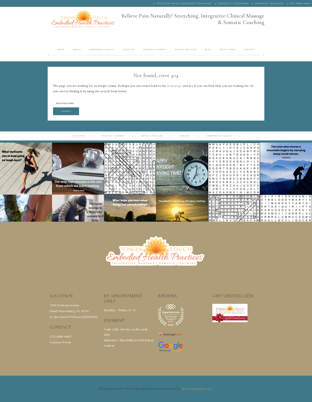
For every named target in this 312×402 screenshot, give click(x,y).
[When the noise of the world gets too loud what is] (130, 221)
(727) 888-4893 (60, 336)
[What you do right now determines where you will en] (78, 221)
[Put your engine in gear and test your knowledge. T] (234, 169)
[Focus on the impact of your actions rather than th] (182, 221)
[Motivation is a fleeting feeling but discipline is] (26, 221)
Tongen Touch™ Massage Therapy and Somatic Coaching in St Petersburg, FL (84, 19)
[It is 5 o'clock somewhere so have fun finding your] (286, 221)
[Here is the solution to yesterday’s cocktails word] (234, 221)
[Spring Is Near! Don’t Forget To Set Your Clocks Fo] (182, 169)
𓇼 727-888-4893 (298, 3)
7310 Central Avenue (65, 305)
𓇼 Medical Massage (267, 3)
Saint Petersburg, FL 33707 (69, 311)
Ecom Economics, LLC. (197, 388)
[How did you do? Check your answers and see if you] (130, 169)
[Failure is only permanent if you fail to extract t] (78, 169)
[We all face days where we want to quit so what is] (26, 169)
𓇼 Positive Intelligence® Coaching (182, 3)
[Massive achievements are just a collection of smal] (286, 169)
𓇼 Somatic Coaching (231, 3)
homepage (174, 86)
